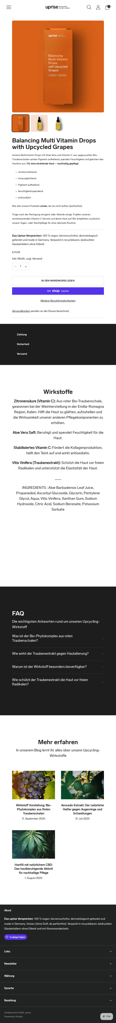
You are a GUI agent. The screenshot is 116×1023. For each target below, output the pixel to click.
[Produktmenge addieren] (26, 266)
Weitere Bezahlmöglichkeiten (58, 301)
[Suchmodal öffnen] (89, 7)
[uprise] (58, 7)
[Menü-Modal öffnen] (9, 7)
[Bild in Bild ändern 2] (39, 123)
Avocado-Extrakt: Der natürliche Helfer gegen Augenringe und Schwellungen (82, 809)
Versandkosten (21, 311)
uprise (28, 1013)
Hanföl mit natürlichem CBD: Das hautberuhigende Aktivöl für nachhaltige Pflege (33, 869)
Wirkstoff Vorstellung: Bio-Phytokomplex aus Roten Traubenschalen (33, 809)
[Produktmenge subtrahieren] (15, 266)
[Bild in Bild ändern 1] (20, 123)
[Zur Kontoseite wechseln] (98, 7)
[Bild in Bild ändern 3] (58, 123)
